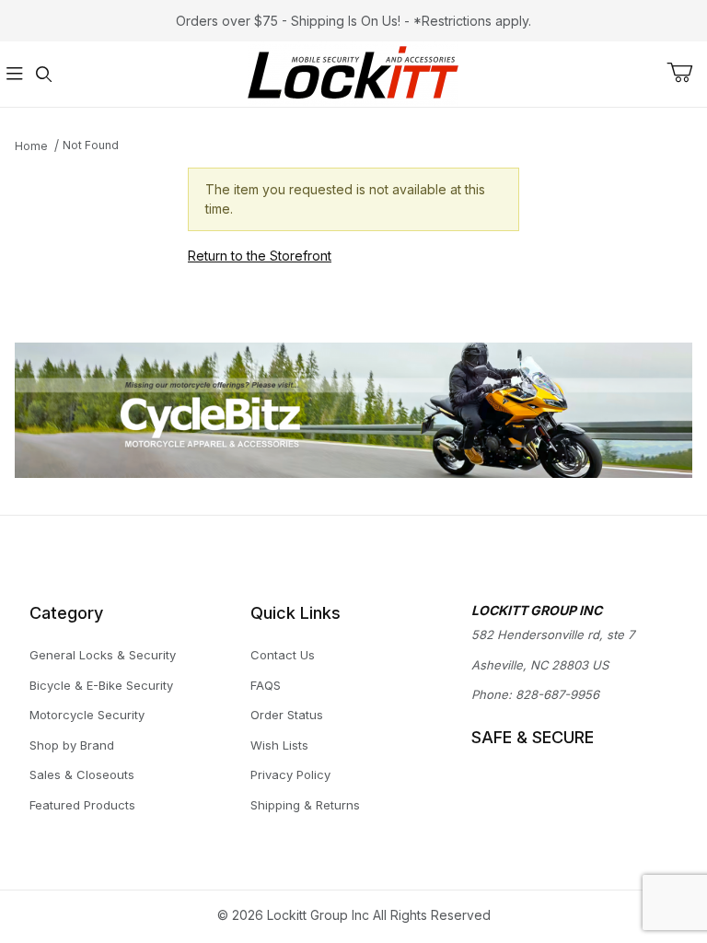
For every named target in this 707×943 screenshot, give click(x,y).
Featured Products (82, 804)
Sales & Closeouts (81, 774)
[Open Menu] (14, 74)
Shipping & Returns (305, 804)
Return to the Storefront (259, 255)
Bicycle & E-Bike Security (101, 685)
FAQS (265, 685)
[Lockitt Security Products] (353, 72)
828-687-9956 (557, 694)
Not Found (91, 145)
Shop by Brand (71, 745)
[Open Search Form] (44, 74)
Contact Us (282, 654)
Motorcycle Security (87, 714)
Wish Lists (279, 745)
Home (31, 146)
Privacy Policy (290, 774)
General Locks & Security (102, 654)
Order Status (286, 714)
